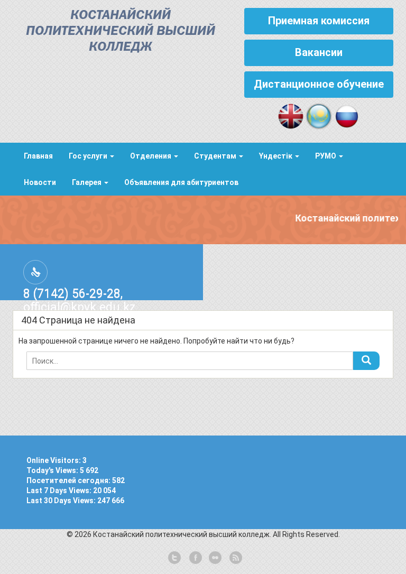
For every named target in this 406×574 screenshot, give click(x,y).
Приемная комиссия (319, 20)
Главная (38, 156)
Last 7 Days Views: (59, 490)
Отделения (151, 156)
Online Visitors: (54, 460)
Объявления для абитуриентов (181, 182)
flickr (215, 558)
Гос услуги (89, 156)
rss (235, 558)
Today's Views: (53, 470)
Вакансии (319, 52)
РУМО (326, 156)
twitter (174, 558)
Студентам (216, 156)
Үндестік (276, 156)
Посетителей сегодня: (69, 480)
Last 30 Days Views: (61, 500)
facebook (194, 558)
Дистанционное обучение (319, 84)
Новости (40, 182)
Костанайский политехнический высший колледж (120, 31)
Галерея (87, 182)
